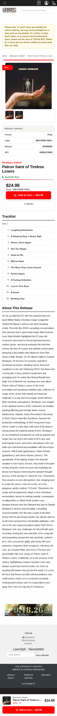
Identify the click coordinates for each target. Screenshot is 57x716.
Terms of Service (28, 676)
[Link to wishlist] (39, 3)
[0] (54, 3)
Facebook (29, 637)
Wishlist (29, 204)
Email (29, 644)
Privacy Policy (11, 676)
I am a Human (42, 655)
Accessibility (28, 684)
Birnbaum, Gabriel (17, 56)
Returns (45, 675)
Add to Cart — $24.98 (30, 195)
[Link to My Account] (46, 3)
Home (4, 56)
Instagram (29, 641)
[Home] (9, 10)
